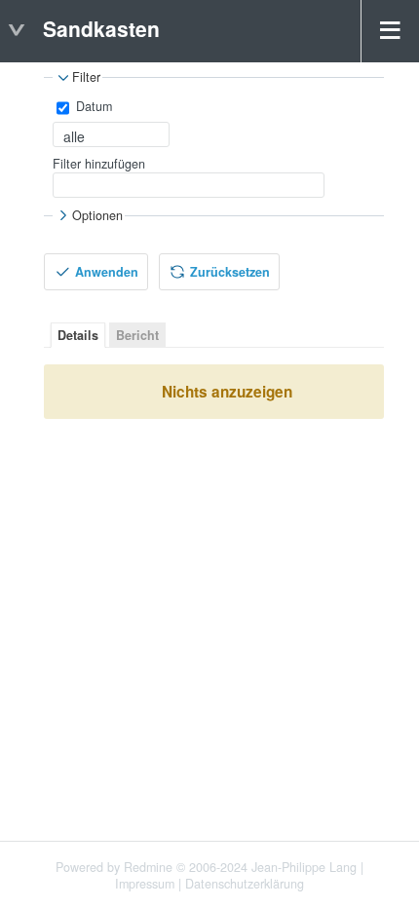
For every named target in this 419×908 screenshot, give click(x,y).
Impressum (144, 883)
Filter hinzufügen (99, 163)
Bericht (137, 335)
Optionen (97, 215)
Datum (92, 106)
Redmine (148, 867)
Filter (86, 78)
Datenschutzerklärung (244, 883)
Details (77, 335)
